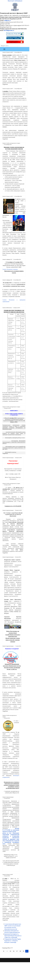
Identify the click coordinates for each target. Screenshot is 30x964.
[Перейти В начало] (3, 951)
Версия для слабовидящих (15, 1)
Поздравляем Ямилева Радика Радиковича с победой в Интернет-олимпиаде (12, 940)
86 (13, 951)
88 (20, 951)
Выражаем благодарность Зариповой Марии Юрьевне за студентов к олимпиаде (12, 935)
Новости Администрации (8, 457)
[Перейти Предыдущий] (7, 951)
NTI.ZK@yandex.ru (9, 30)
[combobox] (9, 45)
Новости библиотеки (7, 307)
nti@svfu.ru (7, 20)
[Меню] (4, 49)
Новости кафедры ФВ (7, 280)
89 (23, 951)
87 (17, 951)
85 (10, 951)
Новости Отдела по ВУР (8, 52)
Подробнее (5, 84)
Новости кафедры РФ (7, 259)
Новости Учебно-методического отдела (11, 143)
